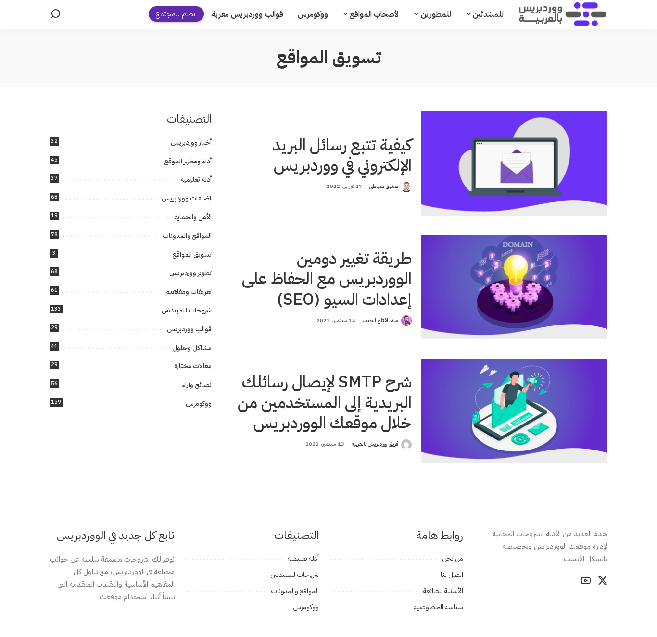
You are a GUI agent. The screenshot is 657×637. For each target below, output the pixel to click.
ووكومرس (199, 404)
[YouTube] (586, 580)
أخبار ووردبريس (191, 142)
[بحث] (55, 14)
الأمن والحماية (193, 217)
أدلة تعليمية (196, 180)
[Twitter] (602, 580)
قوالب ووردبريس (189, 329)
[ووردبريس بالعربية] (562, 14)
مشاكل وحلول (192, 348)
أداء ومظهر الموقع (188, 161)
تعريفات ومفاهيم (188, 292)
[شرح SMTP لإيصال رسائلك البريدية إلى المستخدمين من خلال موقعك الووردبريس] (514, 411)
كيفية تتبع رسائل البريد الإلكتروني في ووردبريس (342, 155)
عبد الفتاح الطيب (381, 320)
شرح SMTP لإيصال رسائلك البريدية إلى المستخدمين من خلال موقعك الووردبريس (325, 402)
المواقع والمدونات (187, 236)
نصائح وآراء (197, 385)
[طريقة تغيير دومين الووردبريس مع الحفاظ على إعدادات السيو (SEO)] (514, 287)
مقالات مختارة (193, 366)
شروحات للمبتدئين (187, 310)
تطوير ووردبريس (190, 273)
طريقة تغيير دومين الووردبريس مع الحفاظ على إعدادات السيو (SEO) (327, 279)
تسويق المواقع (192, 255)
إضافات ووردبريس (187, 198)
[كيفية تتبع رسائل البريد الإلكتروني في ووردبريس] (514, 163)
